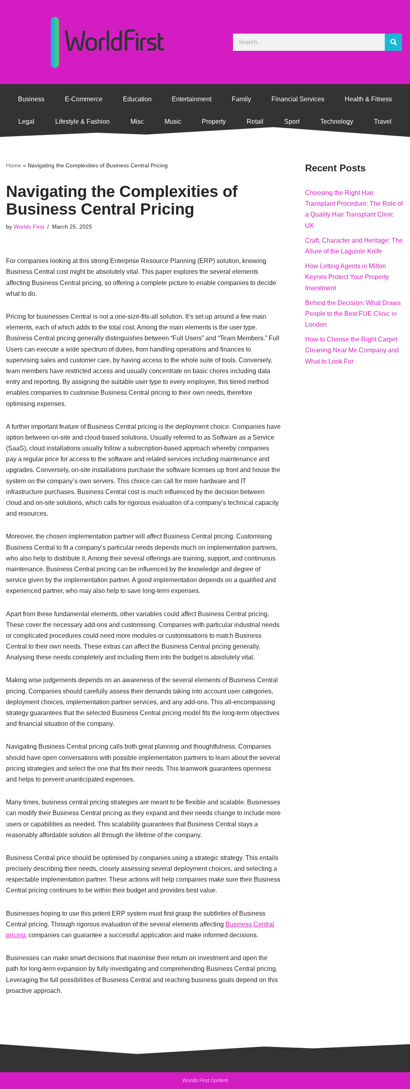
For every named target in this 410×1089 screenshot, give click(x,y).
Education (137, 99)
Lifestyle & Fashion (82, 121)
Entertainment (191, 99)
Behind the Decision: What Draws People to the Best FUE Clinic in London (353, 313)
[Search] (393, 42)
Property (214, 121)
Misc (137, 121)
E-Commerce (83, 99)
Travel (383, 121)
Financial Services (297, 99)
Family (241, 99)
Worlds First (29, 226)
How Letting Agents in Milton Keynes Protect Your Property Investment (347, 277)
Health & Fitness (368, 99)
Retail (255, 121)
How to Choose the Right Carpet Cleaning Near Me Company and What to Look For (352, 350)
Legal (26, 121)
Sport (291, 121)
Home (13, 165)
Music (173, 121)
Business (31, 99)
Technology (336, 121)
